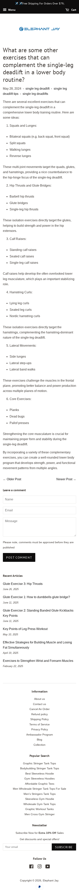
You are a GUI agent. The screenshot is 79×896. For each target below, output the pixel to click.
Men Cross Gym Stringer (40, 814)
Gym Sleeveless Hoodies (39, 778)
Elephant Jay (50, 880)
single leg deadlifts (35, 93)
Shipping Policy (39, 719)
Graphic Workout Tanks (39, 809)
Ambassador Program (39, 734)
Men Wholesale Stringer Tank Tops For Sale (39, 788)
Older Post (14, 479)
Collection (39, 744)
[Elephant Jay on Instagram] (39, 867)
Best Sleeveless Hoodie (39, 773)
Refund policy (39, 714)
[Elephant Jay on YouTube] (47, 867)
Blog (39, 739)
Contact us (39, 704)
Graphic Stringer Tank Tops (39, 763)
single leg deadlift (37, 88)
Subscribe (64, 847)
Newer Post (64, 479)
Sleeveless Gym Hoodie (39, 799)
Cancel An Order (40, 709)
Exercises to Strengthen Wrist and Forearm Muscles (38, 660)
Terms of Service (39, 724)
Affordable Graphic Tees (39, 783)
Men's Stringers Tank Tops (40, 794)
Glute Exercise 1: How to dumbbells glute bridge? (36, 597)
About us (39, 699)
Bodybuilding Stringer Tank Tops (39, 768)
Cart (73, 10)
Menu (11, 9)
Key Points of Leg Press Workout (25, 629)
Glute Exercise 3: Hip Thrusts (23, 583)
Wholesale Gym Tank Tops (39, 804)
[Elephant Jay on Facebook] (31, 867)
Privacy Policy (39, 729)
